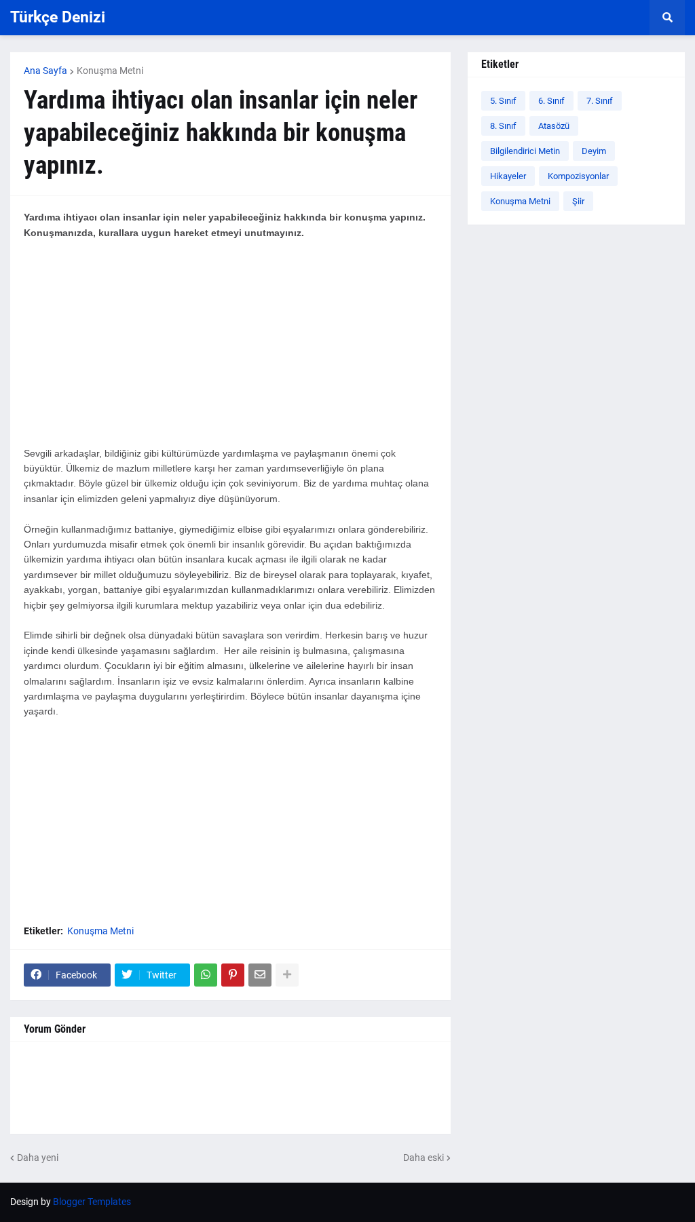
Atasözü (553, 126)
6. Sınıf (551, 101)
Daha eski (423, 1157)
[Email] (259, 975)
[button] (667, 17)
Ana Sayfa (45, 70)
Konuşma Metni (110, 70)
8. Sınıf (503, 126)
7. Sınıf (599, 101)
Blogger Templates (92, 1201)
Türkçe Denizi (57, 17)
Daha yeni (37, 1157)
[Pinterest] (232, 975)
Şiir (578, 201)
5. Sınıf (503, 101)
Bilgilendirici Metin (525, 151)
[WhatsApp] (205, 975)
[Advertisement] (230, 351)
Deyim (594, 151)
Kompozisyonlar (578, 176)
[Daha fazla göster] (287, 975)
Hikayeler (508, 176)
